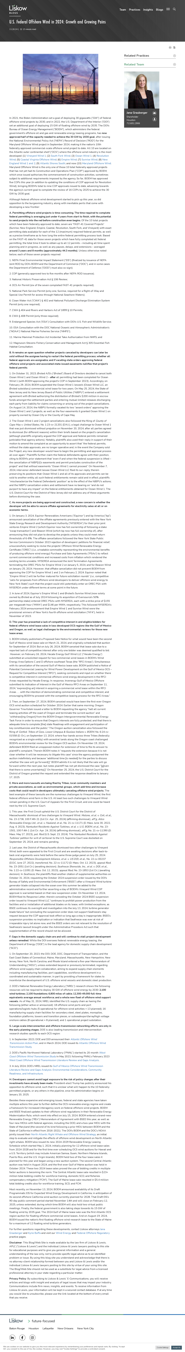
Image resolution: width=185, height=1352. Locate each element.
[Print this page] (170, 47)
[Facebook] (22, 1338)
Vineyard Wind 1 (36, 156)
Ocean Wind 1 (83, 156)
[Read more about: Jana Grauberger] (141, 90)
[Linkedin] (12, 1338)
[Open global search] (174, 9)
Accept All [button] (176, 1347)
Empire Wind (69, 159)
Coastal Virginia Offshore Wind (39, 159)
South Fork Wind (60, 156)
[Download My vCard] (154, 119)
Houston (131, 120)
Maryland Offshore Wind (96, 163)
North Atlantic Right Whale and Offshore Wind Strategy (63, 1134)
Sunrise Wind (89, 159)
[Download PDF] (174, 47)
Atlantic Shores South (52, 163)
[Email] (154, 113)
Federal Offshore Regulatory (93, 1233)
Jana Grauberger (137, 112)
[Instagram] (32, 1338)
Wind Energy (63, 1233)
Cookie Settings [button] (163, 1347)
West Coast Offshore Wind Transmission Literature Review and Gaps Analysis (54, 1060)
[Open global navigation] (168, 9)
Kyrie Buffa (34, 1233)
